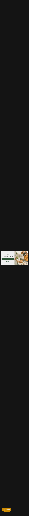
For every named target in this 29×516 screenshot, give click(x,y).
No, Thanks (7, 261)
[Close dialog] (27, 252)
